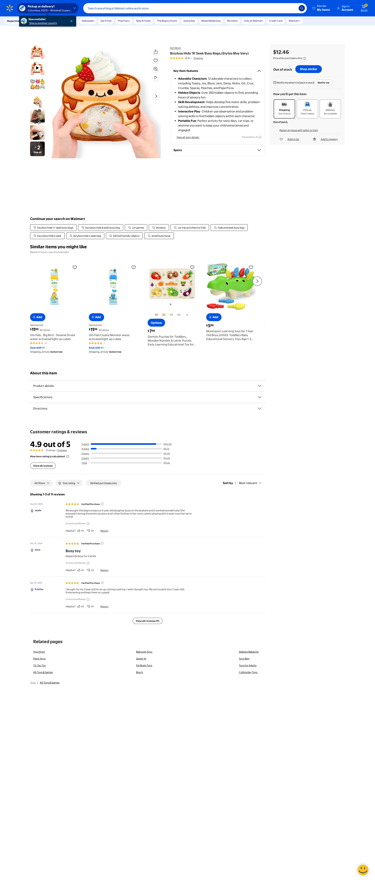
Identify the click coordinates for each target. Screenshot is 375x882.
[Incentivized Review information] (88, 523)
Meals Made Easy (211, 20)
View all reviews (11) (147, 620)
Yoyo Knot (39, 651)
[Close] (72, 21)
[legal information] (304, 58)
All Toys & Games (43, 672)
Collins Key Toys (248, 672)
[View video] (155, 77)
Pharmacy (124, 20)
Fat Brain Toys (144, 665)
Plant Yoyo (39, 658)
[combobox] (195, 8)
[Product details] (259, 386)
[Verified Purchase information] (102, 503)
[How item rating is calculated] (67, 456)
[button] (321, 8)
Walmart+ (294, 20)
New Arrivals (143, 20)
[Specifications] (259, 397)
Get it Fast (106, 20)
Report (104, 530)
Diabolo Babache (249, 651)
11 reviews (62, 450)
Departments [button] (15, 20)
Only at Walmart (253, 20)
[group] (186, 58)
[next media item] (156, 96)
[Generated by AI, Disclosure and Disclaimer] (260, 137)
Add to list (293, 139)
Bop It (139, 672)
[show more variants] (187, 315)
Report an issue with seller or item (298, 130)
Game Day (189, 20)
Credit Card (275, 20)
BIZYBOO (175, 48)
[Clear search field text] (292, 8)
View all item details (188, 137)
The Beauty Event (167, 20)
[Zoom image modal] (155, 68)
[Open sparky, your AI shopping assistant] (363, 870)
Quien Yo (141, 658)
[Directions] (259, 408)
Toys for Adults (247, 665)
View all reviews (43, 465)
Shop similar (308, 69)
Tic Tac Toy (39, 665)
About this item (43, 373)
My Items (232, 20)
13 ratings (198, 58)
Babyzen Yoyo (144, 651)
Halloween (88, 20)
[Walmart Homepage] (10, 8)
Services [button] (39, 20)
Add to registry (329, 139)
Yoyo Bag (244, 658)
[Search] (302, 8)
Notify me (323, 82)
